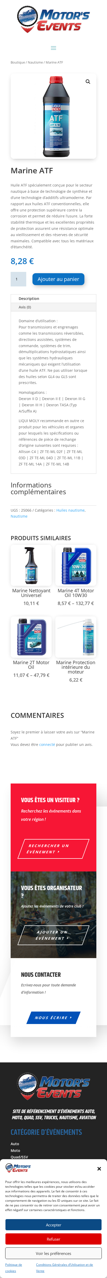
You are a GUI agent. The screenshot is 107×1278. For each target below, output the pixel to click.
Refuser (53, 1239)
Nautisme (35, 62)
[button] (99, 1168)
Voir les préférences (53, 1253)
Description (29, 298)
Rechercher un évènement (48, 848)
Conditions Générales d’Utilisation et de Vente (64, 1267)
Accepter (53, 1224)
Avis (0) (25, 307)
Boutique (18, 62)
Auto (15, 1143)
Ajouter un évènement (52, 935)
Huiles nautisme (70, 510)
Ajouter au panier (58, 279)
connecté (47, 744)
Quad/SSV (19, 1157)
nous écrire (51, 1017)
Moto (15, 1150)
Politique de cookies (13, 1267)
